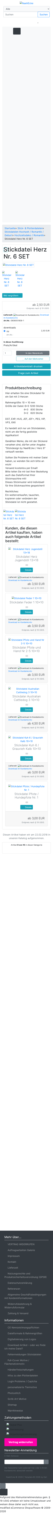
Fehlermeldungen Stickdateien (23, 1354)
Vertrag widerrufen (21, 1442)
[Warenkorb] (46, 21)
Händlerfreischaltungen (20, 1369)
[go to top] (3, 1485)
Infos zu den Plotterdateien (22, 1375)
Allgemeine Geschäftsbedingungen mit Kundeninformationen (25, 1296)
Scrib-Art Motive (16, 1398)
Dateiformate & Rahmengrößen (24, 1333)
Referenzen (13, 1288)
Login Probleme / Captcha (21, 1381)
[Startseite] (12, 21)
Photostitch (13, 1393)
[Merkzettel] (38, 21)
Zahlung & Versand (17, 1313)
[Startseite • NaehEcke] (26, 3)
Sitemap (11, 1404)
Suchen (44, 14)
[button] (20, 21)
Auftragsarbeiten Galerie (20, 1250)
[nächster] (35, 850)
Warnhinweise (14, 1410)
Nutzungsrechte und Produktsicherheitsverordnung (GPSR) (25, 1275)
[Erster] (10, 850)
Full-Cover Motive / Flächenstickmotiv (16, 1362)
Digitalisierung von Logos (21, 1339)
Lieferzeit (12, 1267)
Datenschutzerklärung (19, 1282)
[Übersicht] (26, 850)
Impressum (13, 1255)
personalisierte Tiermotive (21, 1387)
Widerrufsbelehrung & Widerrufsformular (18, 1305)
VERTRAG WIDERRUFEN (20, 1244)
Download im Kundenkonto (20, 580)
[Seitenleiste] (43, 31)
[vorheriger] (18, 850)
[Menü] (8, 31)
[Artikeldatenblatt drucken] (6, 249)
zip (7, 331)
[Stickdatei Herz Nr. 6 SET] (18, 264)
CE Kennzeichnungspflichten (22, 1327)
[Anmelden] (46, 1462)
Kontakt (11, 1261)
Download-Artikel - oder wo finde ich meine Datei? (24, 1347)
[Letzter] (43, 850)
